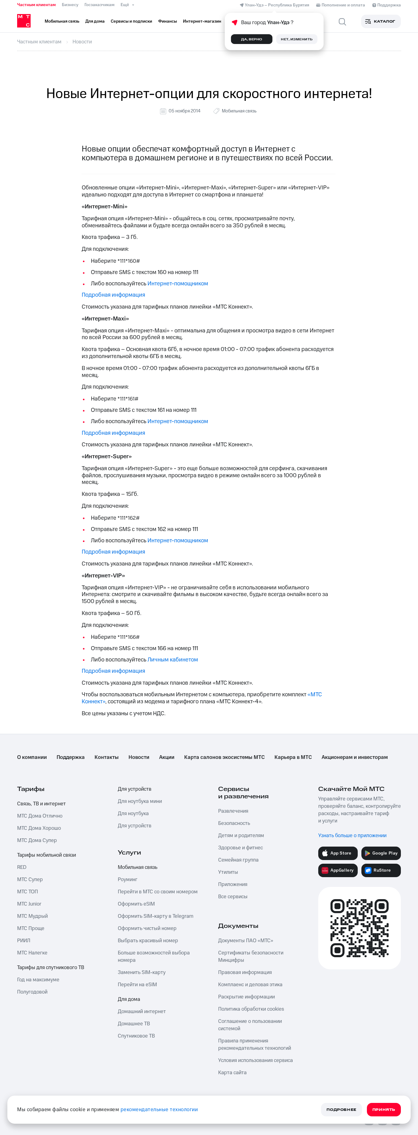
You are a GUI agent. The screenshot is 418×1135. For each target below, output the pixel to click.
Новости (139, 757)
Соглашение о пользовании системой (250, 1025)
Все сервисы (233, 896)
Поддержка (71, 757)
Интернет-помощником (177, 284)
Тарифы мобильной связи (46, 855)
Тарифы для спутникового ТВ (50, 967)
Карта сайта (232, 1072)
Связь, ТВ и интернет (41, 803)
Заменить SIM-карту (142, 972)
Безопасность (234, 823)
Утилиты (228, 872)
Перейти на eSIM (137, 984)
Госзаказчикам (99, 5)
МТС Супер (30, 879)
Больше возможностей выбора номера (154, 956)
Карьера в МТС (293, 757)
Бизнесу (70, 5)
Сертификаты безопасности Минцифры (250, 956)
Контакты (107, 757)
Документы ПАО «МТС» (245, 940)
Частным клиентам (36, 5)
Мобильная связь (239, 111)
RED (21, 867)
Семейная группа (238, 860)
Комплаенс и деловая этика (250, 984)
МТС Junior (29, 904)
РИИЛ (23, 940)
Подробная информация (113, 295)
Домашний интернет (142, 1011)
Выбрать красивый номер (148, 940)
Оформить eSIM (136, 904)
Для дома (129, 999)
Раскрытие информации (246, 997)
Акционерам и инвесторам (355, 757)
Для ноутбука (133, 813)
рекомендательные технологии (159, 1109)
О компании (32, 757)
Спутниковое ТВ (136, 1036)
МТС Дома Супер (37, 840)
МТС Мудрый (32, 916)
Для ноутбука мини (140, 801)
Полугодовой (32, 992)
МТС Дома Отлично (39, 816)
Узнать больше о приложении (352, 835)
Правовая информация (245, 972)
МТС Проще (30, 928)
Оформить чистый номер (147, 928)
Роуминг (127, 879)
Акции (166, 757)
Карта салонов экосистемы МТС (224, 757)
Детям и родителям (241, 835)
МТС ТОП (27, 891)
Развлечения (233, 811)
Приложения (232, 884)
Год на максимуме (38, 979)
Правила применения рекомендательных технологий (254, 1044)
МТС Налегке (32, 953)
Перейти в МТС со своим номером (158, 891)
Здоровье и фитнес (240, 847)
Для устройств (134, 789)
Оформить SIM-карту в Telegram (155, 916)
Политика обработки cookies (251, 1009)
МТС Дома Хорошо (39, 828)
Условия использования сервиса (255, 1060)
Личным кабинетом (172, 660)
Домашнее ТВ (134, 1023)
